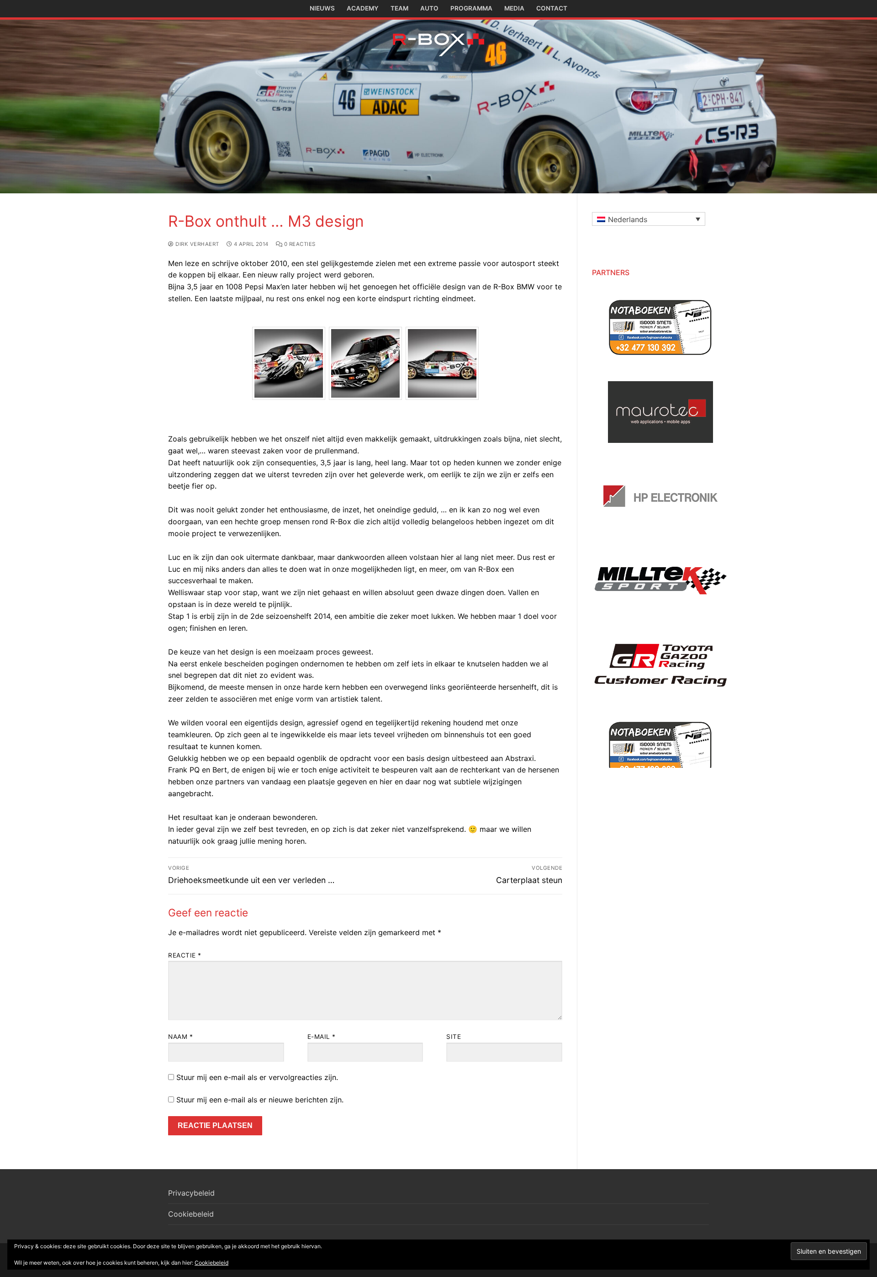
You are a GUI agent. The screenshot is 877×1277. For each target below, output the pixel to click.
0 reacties (299, 244)
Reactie (184, 955)
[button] (648, 219)
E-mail (321, 1036)
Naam (180, 1036)
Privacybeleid (191, 1192)
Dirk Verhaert (196, 244)
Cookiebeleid (191, 1213)
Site (453, 1036)
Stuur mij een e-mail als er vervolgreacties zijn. (257, 1077)
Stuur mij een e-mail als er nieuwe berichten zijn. (259, 1099)
